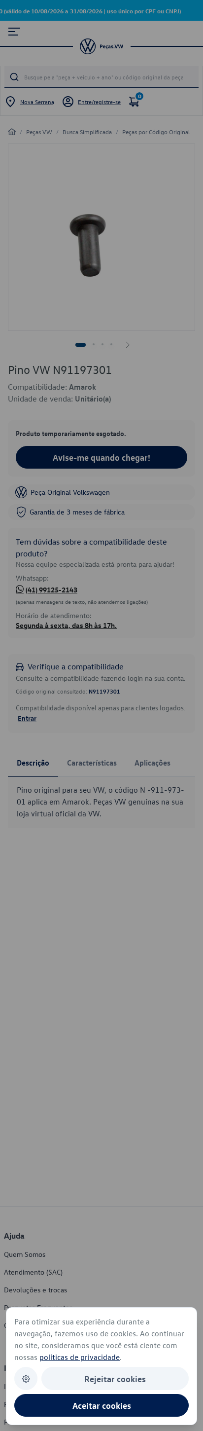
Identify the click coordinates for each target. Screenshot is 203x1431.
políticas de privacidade (79, 1357)
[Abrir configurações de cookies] (25, 1378)
